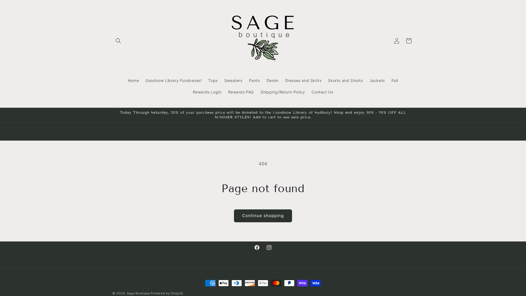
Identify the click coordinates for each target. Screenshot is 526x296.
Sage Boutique (138, 293)
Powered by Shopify (167, 293)
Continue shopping (263, 215)
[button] (118, 41)
